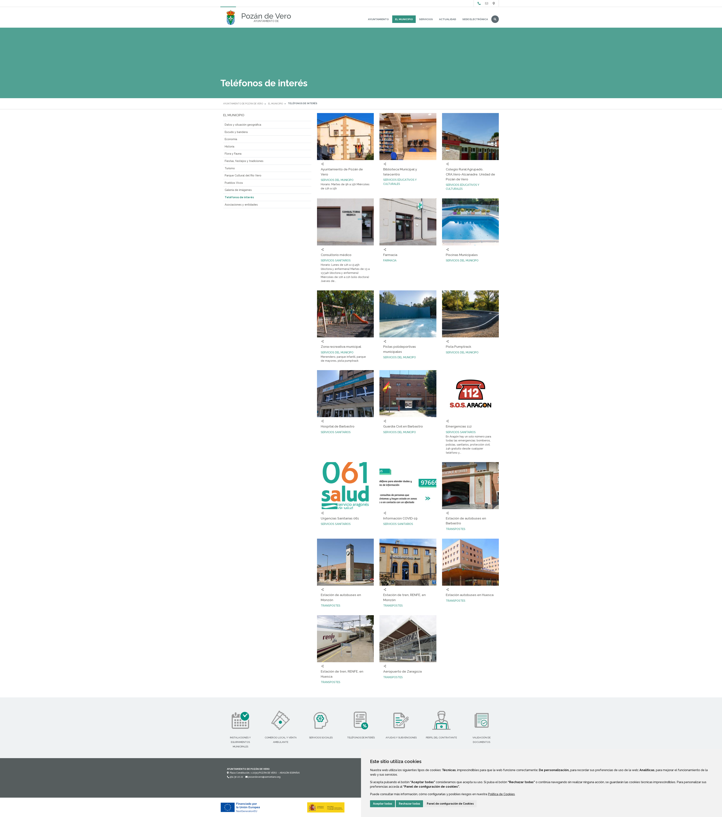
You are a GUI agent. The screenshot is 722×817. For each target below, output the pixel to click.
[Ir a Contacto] (486, 3)
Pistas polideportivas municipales (399, 349)
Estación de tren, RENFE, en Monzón (404, 597)
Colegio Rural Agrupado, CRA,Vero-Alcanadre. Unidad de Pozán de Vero (470, 174)
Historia (229, 146)
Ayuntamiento (378, 19)
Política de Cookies (501, 794)
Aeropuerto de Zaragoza (402, 671)
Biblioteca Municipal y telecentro (400, 171)
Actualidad (447, 19)
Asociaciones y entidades (241, 204)
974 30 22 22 (236, 777)
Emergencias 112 (459, 426)
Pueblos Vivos (234, 182)
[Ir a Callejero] (494, 3)
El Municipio (404, 19)
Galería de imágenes (238, 189)
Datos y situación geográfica (243, 124)
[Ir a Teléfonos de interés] (479, 3)
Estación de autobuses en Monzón (341, 597)
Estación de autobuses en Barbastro (466, 520)
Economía (231, 139)
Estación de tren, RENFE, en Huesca (342, 673)
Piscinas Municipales (462, 255)
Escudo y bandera (236, 132)
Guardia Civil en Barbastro (403, 426)
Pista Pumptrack (458, 347)
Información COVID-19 (400, 518)
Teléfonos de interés (239, 197)
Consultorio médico (336, 255)
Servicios (426, 19)
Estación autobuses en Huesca (470, 595)
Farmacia (390, 255)
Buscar (495, 19)
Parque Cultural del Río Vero (243, 175)
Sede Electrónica (475, 19)
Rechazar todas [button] (409, 803)
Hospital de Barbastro (337, 426)
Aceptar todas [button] (382, 803)
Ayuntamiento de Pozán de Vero (243, 103)
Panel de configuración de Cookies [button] (450, 803)
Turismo (230, 168)
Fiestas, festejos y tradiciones (244, 160)
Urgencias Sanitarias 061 (340, 518)
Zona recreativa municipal (341, 347)
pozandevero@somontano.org (264, 777)
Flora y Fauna (233, 153)
